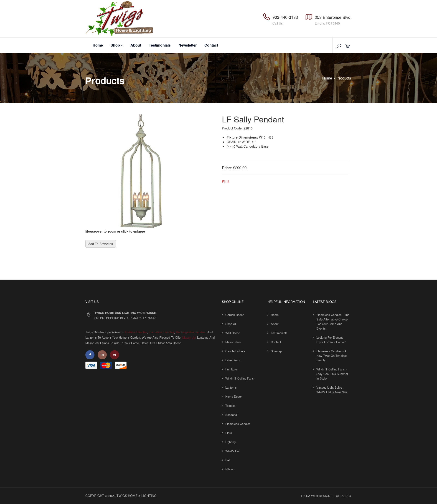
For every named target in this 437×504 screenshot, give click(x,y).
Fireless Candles (136, 332)
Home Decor (233, 396)
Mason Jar (189, 337)
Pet (227, 460)
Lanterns (231, 387)
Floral (229, 433)
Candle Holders (235, 351)
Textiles (230, 405)
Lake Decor (232, 360)
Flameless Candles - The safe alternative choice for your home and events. (332, 321)
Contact (211, 45)
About (135, 45)
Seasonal (231, 414)
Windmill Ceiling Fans (239, 378)
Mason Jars (233, 342)
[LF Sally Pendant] (142, 171)
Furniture (231, 369)
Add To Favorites (100, 243)
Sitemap (276, 351)
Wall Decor (232, 333)
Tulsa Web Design (315, 496)
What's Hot (232, 451)
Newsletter (187, 45)
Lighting (230, 442)
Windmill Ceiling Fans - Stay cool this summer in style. (332, 373)
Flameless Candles (161, 332)
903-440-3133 (285, 17)
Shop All (230, 324)
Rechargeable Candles (191, 332)
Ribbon (229, 469)
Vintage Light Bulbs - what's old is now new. (332, 389)
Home (98, 45)
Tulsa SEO (342, 496)
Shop (115, 45)
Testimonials (160, 45)
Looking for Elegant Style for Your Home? (331, 339)
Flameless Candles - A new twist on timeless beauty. (332, 355)
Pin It (225, 181)
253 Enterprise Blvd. (333, 17)
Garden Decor (234, 315)
